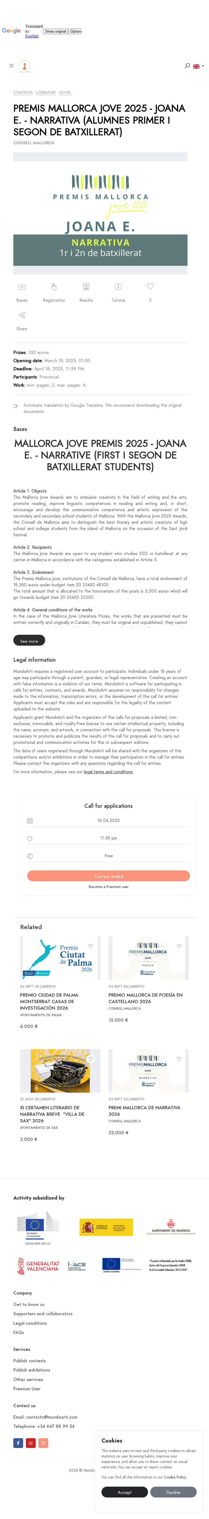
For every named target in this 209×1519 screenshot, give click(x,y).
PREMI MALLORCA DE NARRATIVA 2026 (144, 1110)
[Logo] (24, 66)
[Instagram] (43, 1443)
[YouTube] (31, 1443)
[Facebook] (18, 1443)
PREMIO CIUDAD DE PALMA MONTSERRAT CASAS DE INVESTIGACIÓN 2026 (49, 1001)
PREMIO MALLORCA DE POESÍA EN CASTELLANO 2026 (146, 998)
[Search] (187, 66)
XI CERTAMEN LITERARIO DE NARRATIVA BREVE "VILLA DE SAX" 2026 (52, 1114)
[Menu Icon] (11, 66)
